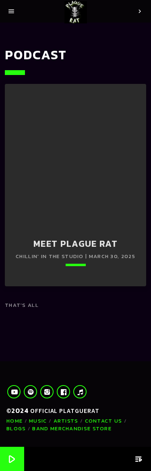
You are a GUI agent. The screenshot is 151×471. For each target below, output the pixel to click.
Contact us (103, 421)
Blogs (16, 428)
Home (14, 421)
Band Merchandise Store (72, 428)
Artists (66, 421)
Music (38, 421)
